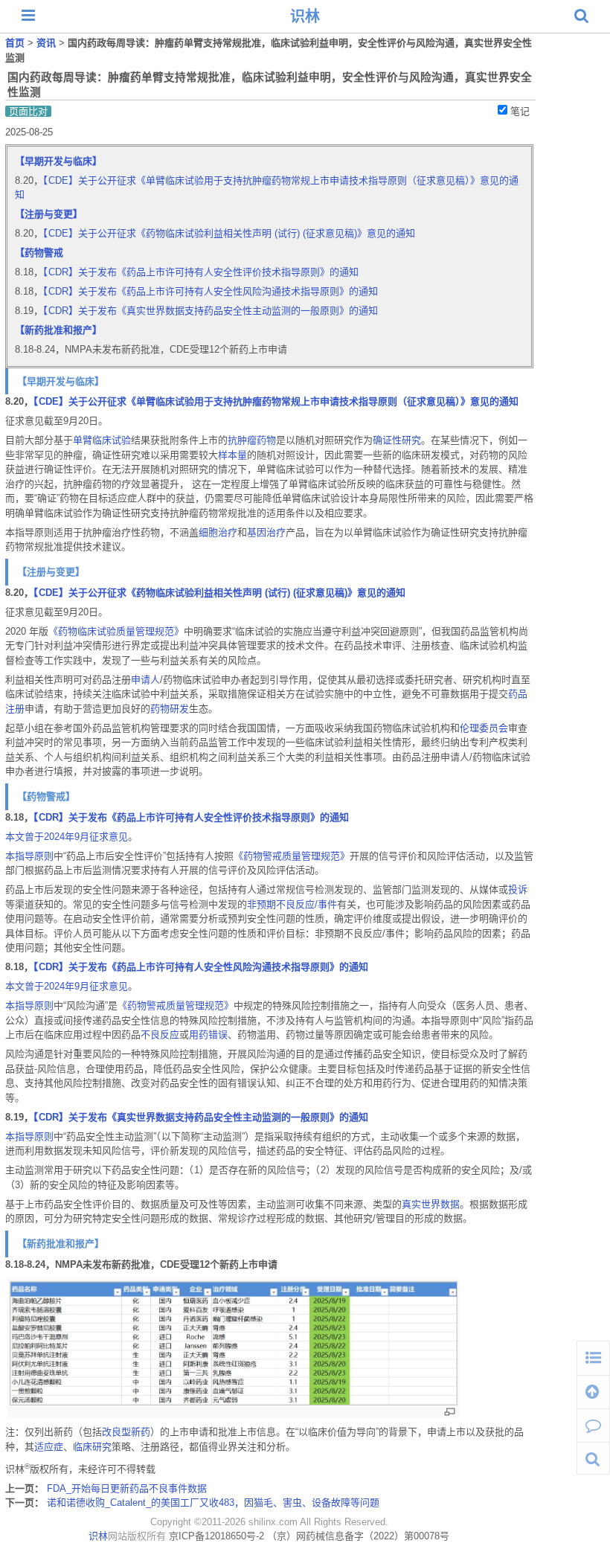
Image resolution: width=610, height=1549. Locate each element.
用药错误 (208, 1034)
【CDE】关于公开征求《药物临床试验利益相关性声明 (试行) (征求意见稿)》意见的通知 (229, 233)
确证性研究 (397, 440)
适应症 (48, 1446)
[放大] (449, 1412)
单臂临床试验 (102, 440)
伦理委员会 (484, 728)
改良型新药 (126, 1431)
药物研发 (169, 708)
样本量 (232, 455)
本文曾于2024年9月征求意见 (66, 836)
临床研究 (92, 1446)
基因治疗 (266, 532)
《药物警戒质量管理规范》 (292, 856)
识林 (305, 16)
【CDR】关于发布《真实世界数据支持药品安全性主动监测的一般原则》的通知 (210, 310)
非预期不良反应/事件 (292, 904)
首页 (16, 42)
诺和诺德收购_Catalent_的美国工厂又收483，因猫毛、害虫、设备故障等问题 (213, 1502)
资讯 (47, 42)
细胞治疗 (218, 532)
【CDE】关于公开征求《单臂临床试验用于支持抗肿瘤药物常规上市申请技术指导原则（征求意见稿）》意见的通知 (275, 401)
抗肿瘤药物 (252, 440)
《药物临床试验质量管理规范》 (116, 631)
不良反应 (160, 1034)
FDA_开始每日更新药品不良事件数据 (127, 1488)
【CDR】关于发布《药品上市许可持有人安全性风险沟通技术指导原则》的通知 (210, 291)
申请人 (145, 679)
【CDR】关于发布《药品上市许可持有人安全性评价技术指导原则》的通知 (201, 272)
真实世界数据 (431, 1204)
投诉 (517, 889)
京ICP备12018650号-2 (216, 1536)
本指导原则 (29, 856)
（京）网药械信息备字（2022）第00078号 (358, 1536)
